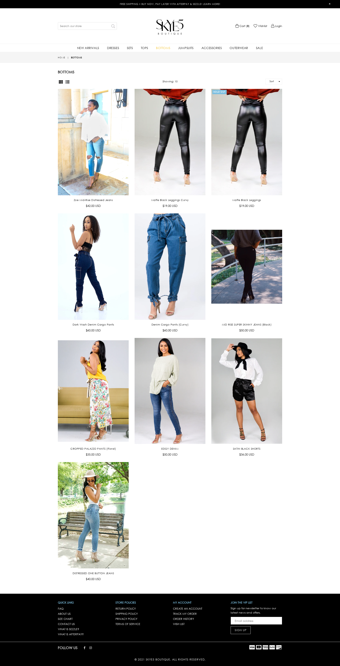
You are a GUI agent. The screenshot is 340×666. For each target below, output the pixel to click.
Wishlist (262, 26)
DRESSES (113, 48)
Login (278, 26)
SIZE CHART (65, 619)
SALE (259, 48)
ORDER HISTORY (183, 619)
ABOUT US (64, 614)
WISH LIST (179, 624)
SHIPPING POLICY (126, 614)
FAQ (61, 608)
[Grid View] (61, 82)
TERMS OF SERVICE (127, 624)
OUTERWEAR (239, 48)
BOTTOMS (163, 48)
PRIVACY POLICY (126, 619)
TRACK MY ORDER (185, 614)
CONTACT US (66, 624)
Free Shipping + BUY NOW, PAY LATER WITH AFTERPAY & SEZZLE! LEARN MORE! (170, 4)
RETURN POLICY (125, 608)
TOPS (144, 48)
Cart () (244, 26)
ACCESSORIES (211, 48)
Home (61, 57)
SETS (130, 48)
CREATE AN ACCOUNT (187, 608)
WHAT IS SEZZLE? (68, 629)
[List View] (67, 82)
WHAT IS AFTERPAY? (71, 634)
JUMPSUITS (185, 48)
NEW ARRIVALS (88, 48)
